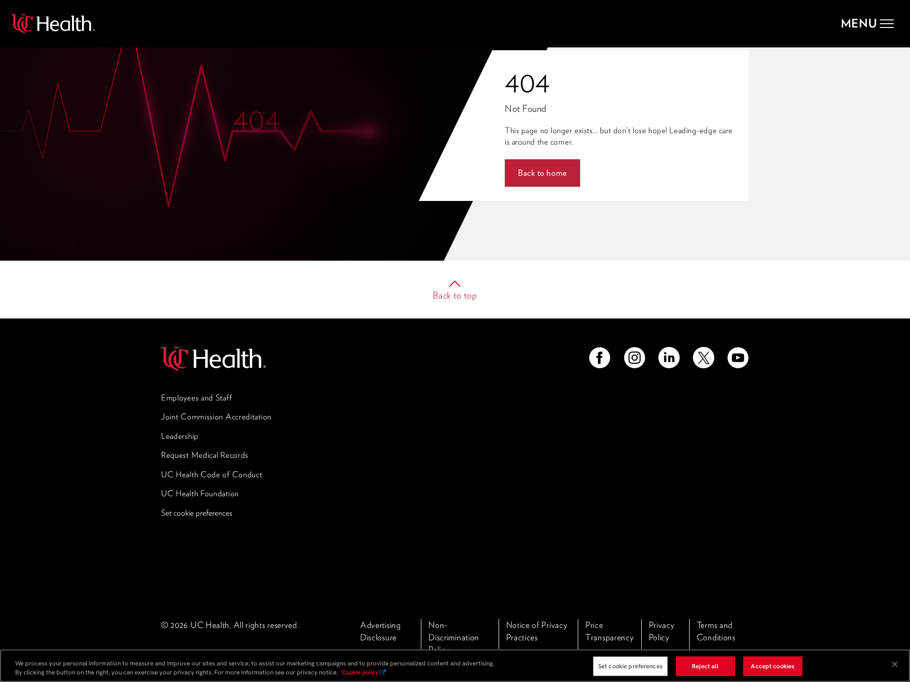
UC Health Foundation (200, 493)
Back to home (542, 173)
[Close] (894, 664)
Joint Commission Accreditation (216, 416)
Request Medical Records (204, 455)
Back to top (455, 295)
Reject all (705, 666)
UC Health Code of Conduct (212, 474)
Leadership (180, 436)
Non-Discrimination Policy (453, 637)
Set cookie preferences (196, 513)
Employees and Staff (196, 397)
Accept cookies (772, 666)
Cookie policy (360, 672)
